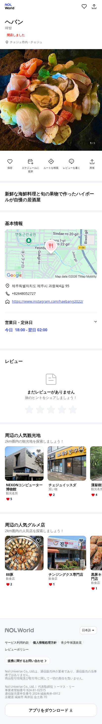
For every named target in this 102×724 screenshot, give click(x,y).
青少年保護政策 (71, 642)
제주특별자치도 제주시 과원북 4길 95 (40, 285)
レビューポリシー (17, 649)
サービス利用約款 (17, 642)
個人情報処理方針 (45, 642)
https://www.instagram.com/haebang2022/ (47, 301)
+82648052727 (24, 293)
